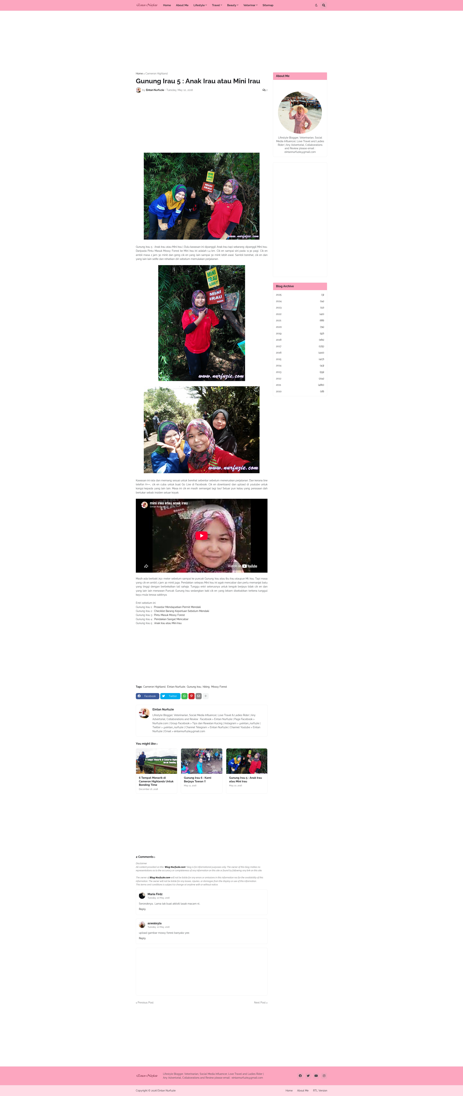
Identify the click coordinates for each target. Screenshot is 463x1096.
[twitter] (308, 1076)
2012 (300, 378)
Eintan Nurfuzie (176, 686)
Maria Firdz (155, 894)
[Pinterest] (191, 696)
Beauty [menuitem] (231, 5)
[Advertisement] (231, 41)
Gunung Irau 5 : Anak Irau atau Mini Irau (245, 779)
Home (139, 73)
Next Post (260, 1002)
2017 (300, 346)
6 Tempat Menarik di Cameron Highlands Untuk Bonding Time (156, 781)
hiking (206, 686)
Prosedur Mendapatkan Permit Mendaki (177, 607)
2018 (300, 339)
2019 (300, 333)
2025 (300, 294)
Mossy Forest (219, 686)
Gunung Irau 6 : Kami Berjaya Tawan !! (197, 779)
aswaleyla (155, 923)
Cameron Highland (156, 73)
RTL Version (320, 1090)
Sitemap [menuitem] (268, 5)
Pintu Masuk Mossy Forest (170, 615)
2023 (300, 307)
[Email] (199, 696)
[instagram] (324, 1076)
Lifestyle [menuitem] (199, 5)
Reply (142, 909)
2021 (300, 320)
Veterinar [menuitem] (249, 5)
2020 (300, 326)
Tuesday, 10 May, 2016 (159, 898)
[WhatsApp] (184, 696)
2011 (300, 384)
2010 (300, 391)
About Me (303, 1090)
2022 (300, 314)
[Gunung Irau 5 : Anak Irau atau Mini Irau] (246, 761)
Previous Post (146, 1002)
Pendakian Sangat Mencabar (171, 619)
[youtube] (316, 1076)
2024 (300, 301)
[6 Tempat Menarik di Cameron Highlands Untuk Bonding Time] (156, 761)
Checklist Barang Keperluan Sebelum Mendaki (181, 611)
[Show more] (206, 696)
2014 (300, 365)
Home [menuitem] (167, 5)
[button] (316, 5)
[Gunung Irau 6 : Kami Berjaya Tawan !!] (201, 761)
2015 (300, 359)
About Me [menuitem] (182, 5)
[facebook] (300, 1076)
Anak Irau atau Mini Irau (168, 623)
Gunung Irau (194, 686)
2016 (300, 352)
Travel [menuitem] (216, 5)
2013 (300, 372)
